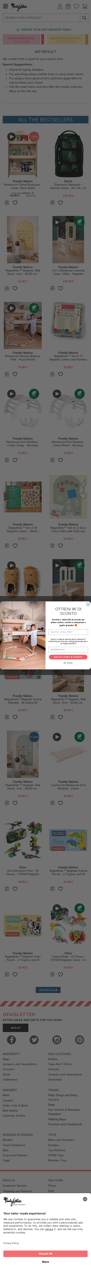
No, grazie (68, 663)
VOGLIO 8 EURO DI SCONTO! (68, 657)
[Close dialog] (88, 604)
